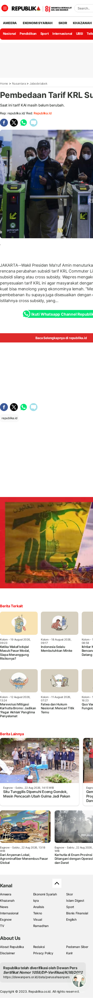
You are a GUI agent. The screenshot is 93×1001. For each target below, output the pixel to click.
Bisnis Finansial (77, 913)
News (4, 907)
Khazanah (7, 900)
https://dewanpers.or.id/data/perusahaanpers (36, 977)
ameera (10, 23)
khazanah (82, 23)
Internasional (62, 33)
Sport (44, 33)
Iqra (36, 900)
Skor (69, 894)
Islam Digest (75, 900)
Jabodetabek (38, 83)
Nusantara (19, 83)
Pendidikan (28, 33)
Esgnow (6, 919)
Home (4, 83)
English (71, 919)
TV (2, 926)
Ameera (5, 894)
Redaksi (39, 947)
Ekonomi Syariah (38, 23)
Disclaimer (7, 953)
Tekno (37, 913)
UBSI (79, 33)
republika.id (42, 113)
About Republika (12, 947)
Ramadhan (41, 926)
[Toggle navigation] (4, 8)
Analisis (38, 907)
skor (62, 23)
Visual (37, 919)
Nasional (9, 33)
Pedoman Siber (77, 947)
